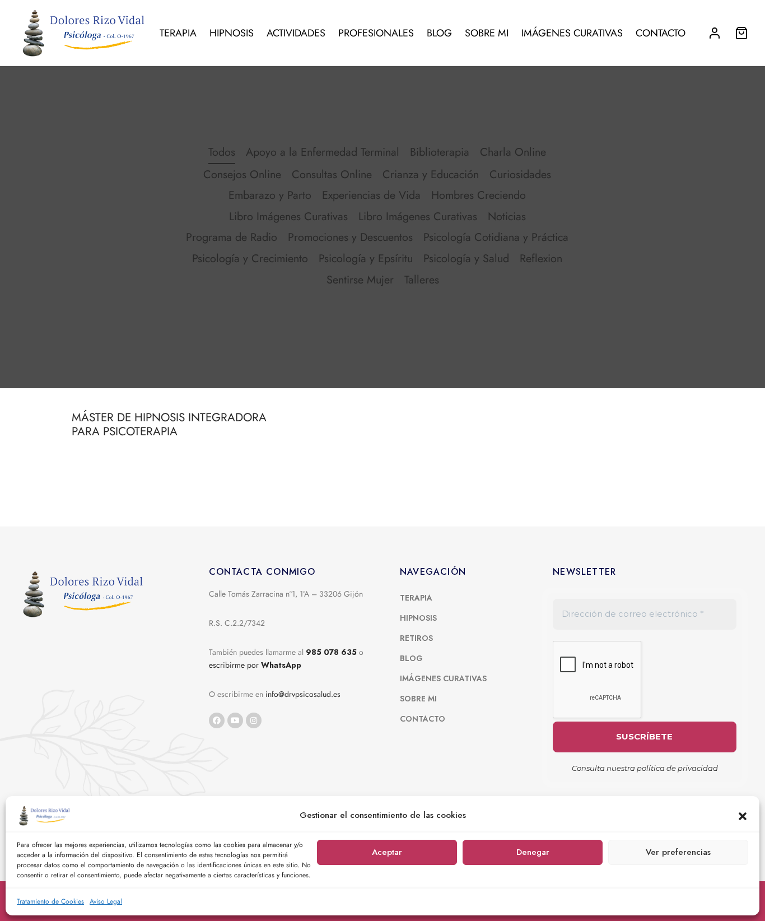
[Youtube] (235, 720)
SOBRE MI (487, 33)
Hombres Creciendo (478, 195)
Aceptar (387, 852)
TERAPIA (178, 33)
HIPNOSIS (231, 33)
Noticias (507, 216)
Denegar (532, 852)
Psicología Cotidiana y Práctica (495, 237)
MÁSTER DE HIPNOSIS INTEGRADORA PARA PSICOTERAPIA (169, 424)
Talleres (421, 279)
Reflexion (541, 258)
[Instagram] (254, 720)
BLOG (439, 33)
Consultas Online (332, 174)
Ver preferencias (678, 852)
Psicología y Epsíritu (366, 258)
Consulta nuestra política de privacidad (645, 768)
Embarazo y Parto (269, 195)
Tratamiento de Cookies (50, 901)
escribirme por (255, 665)
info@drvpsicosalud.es (302, 694)
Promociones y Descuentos (350, 237)
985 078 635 (331, 652)
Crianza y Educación (430, 174)
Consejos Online (242, 174)
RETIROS (416, 638)
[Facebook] (217, 720)
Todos (221, 152)
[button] (742, 815)
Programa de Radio (231, 237)
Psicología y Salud (466, 258)
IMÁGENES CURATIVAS (572, 33)
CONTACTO (660, 33)
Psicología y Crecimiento (250, 258)
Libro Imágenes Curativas (288, 216)
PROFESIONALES (376, 33)
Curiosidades (520, 174)
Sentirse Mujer (360, 279)
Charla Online (513, 152)
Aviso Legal (106, 901)
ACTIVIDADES (296, 33)
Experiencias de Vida (371, 195)
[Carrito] (741, 33)
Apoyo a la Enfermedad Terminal (322, 152)
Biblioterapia (439, 152)
